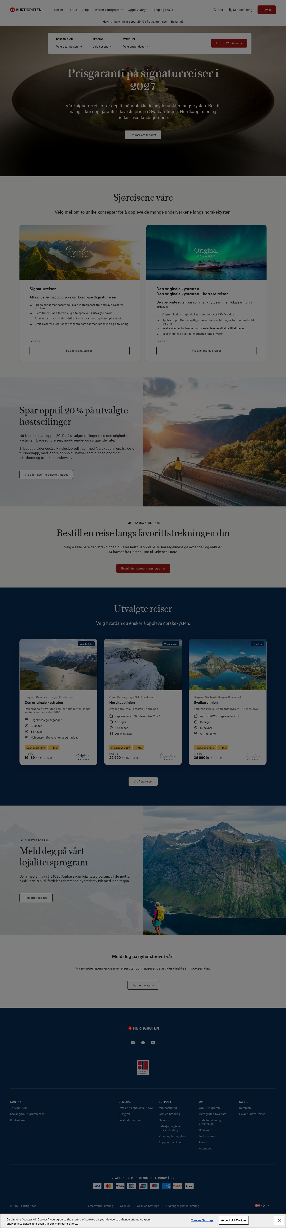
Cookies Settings (202, 1220)
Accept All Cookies (233, 1220)
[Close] (279, 1220)
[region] (143, 1220)
